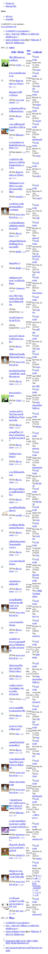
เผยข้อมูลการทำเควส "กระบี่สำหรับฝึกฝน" (17, 281)
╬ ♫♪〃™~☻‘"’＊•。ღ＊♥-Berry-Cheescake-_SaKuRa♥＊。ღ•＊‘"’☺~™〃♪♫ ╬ (37, 885)
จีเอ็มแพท (35, 40)
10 (11, 701)
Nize (17, 734)
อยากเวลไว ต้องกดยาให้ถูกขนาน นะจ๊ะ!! (16, 339)
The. (37, 555)
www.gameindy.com (8, 27)
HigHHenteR (37, 139)
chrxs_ (38, 367)
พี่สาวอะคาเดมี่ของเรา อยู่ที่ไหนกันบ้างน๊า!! (17, 492)
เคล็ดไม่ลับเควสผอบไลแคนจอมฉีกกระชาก (17, 544)
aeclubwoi (36, 636)
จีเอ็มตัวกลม (19, 43)
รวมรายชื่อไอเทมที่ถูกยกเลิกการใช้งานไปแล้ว (17, 127)
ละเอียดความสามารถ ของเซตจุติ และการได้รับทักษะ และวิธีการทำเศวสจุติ (17, 645)
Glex (38, 520)
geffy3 (38, 176)
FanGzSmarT (37, 293)
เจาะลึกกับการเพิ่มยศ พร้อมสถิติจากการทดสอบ (16, 207)
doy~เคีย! (36, 386)
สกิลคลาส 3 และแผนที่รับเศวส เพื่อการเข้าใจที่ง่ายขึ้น (16, 874)
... (19, 384)
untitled (38, 859)
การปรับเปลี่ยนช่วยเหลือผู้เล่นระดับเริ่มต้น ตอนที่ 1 (17, 226)
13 (21, 753)
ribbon (38, 105)
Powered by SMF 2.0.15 (16, 941)
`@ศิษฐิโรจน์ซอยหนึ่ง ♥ (37, 594)
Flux (37, 738)
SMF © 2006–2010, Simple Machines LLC (22, 942)
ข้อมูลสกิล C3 (14, 263)
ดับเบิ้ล (18, 252)
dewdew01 (36, 702)
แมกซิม (19, 515)
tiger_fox (35, 616)
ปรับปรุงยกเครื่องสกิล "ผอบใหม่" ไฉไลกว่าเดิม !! (16, 668)
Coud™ (39, 198)
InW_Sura (19, 911)
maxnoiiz (35, 448)
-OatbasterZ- (20, 288)
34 (13, 913)
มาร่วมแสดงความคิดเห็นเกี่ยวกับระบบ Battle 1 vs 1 (17, 145)
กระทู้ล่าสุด (37, 52)
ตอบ (28, 51)
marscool (35, 238)
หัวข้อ (13, 52)
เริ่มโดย (20, 52)
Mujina (38, 427)
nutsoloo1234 (37, 839)
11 (20, 858)
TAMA (18, 65)
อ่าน (29, 54)
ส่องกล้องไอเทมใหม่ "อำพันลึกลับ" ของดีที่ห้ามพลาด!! (17, 374)
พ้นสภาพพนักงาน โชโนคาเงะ (16, 84)
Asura (38, 156)
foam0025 (19, 197)
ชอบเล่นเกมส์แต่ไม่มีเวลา (37, 405)
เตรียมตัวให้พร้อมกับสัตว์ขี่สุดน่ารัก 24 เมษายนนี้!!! (17, 244)
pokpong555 (37, 914)
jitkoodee (35, 575)
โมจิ (37, 218)
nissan (38, 70)
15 (10, 840)
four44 (38, 121)
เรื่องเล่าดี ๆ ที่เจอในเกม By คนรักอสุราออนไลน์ (17, 848)
